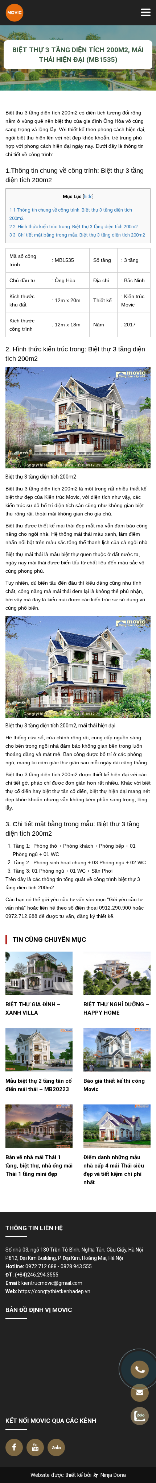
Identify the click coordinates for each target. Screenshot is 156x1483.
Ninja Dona (112, 1475)
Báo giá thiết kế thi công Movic (114, 1085)
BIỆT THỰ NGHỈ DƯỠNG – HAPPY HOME (116, 1008)
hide (88, 196)
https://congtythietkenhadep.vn (54, 1291)
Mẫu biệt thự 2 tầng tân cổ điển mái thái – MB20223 (38, 1085)
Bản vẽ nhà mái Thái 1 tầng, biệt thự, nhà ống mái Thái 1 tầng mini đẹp (39, 1165)
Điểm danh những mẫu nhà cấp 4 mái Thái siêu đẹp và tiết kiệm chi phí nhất (113, 1170)
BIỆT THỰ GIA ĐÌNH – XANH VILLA (33, 1008)
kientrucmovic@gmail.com (51, 1283)
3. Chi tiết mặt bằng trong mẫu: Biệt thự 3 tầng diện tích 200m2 (77, 235)
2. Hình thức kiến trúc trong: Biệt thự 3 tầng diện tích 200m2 (73, 226)
